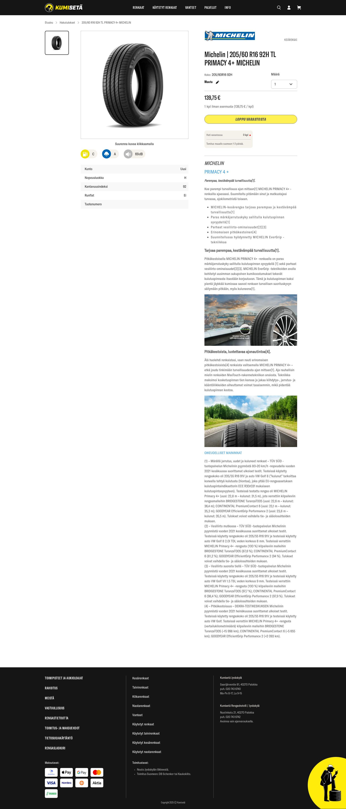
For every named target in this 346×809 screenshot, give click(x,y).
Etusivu (49, 22)
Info (228, 7)
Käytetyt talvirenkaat (146, 733)
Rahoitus (51, 688)
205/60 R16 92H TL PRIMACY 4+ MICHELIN (106, 22)
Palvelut (210, 7)
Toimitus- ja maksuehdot (62, 728)
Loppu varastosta (250, 119)
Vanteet (190, 7)
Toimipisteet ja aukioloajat (64, 678)
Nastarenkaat (141, 706)
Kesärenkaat (140, 678)
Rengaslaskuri (55, 748)
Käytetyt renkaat (165, 7)
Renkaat (138, 7)
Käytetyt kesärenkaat (146, 742)
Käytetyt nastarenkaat (146, 752)
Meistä (49, 698)
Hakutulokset (67, 22)
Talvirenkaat (140, 687)
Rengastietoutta (56, 718)
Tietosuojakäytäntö (58, 738)
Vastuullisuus (54, 708)
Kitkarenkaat (140, 696)
